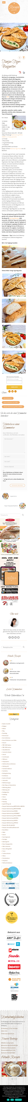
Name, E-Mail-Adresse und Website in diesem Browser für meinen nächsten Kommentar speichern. (13, 474)
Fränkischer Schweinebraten (8, 1048)
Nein (12, 1099)
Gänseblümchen (6, 749)
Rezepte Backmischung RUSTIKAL (10, 818)
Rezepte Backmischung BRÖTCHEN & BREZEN (13, 806)
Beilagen (4, 726)
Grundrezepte (5, 757)
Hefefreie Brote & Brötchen (9, 764)
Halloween (4, 759)
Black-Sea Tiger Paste (15, 148)
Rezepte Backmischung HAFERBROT (11, 813)
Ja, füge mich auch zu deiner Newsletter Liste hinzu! (13, 480)
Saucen (4, 834)
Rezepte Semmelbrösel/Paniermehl (10, 827)
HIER (8, 97)
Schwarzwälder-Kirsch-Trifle (8, 1050)
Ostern (4, 797)
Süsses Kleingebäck (7, 848)
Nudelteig (4, 794)
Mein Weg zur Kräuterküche (9, 785)
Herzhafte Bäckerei (7, 768)
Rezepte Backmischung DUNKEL (10, 811)
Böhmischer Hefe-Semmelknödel (9, 1045)
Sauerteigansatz (6, 837)
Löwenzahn (5, 780)
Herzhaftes (5, 771)
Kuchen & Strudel (6, 778)
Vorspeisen (5, 860)
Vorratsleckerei (6, 858)
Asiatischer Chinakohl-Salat (8, 1053)
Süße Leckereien (6, 846)
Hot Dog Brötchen (14, 218)
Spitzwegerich (5, 841)
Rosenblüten (5, 830)
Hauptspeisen (5, 761)
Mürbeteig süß (5, 790)
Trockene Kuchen (6, 853)
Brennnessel (5, 735)
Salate (3, 832)
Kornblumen (5, 775)
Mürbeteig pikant (6, 787)
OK (8, 1099)
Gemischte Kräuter (6, 752)
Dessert (4, 742)
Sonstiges (4, 839)
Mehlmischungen (6, 782)
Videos (4, 856)
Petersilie (4, 799)
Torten (3, 851)
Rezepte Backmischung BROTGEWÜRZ (11, 808)
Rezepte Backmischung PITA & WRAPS (13, 406)
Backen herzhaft (6, 723)
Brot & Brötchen (8, 398)
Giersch (4, 754)
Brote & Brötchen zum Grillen (11, 402)
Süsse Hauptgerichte (7, 844)
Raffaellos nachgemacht (7, 1043)
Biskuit (4, 728)
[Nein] (26, 1093)
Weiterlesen (18, 1099)
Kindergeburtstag (6, 773)
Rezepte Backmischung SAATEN (10, 820)
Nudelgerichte (5, 792)
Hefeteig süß (5, 766)
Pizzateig (4, 801)
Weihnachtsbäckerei (7, 863)
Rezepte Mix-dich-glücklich (8, 825)
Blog (3, 731)
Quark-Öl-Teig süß (6, 804)
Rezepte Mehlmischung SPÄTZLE (10, 823)
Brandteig (4, 733)
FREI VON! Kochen (6, 747)
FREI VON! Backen (6, 745)
